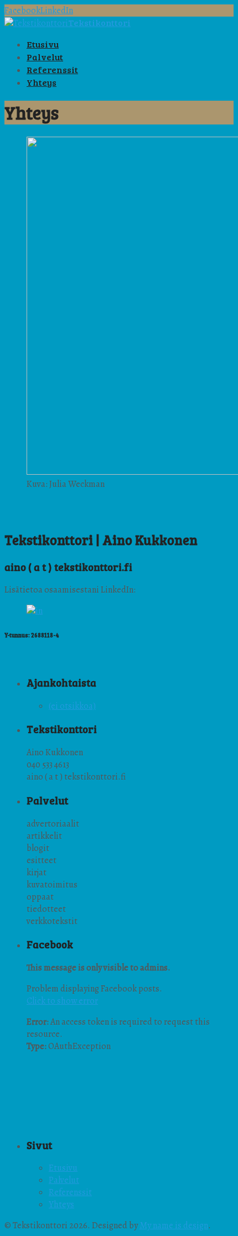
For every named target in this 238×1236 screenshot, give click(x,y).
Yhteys (61, 1204)
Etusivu (63, 1168)
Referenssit (70, 1192)
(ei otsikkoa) (72, 706)
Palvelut (64, 1180)
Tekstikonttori (99, 22)
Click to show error (62, 1001)
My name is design (173, 1225)
